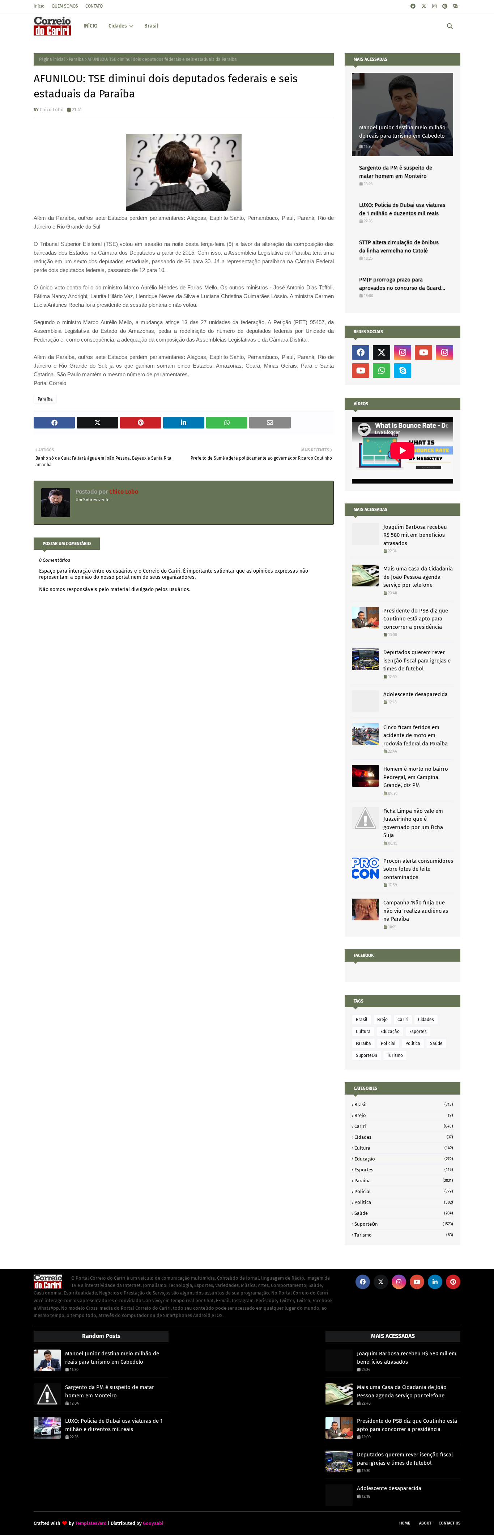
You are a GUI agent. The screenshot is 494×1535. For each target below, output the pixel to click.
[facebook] (413, 6)
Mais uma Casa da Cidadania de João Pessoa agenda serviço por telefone (418, 576)
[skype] (455, 6)
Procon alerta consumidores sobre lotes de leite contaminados (418, 869)
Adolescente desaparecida (415, 694)
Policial (388, 1043)
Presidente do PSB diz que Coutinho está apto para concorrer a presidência (415, 618)
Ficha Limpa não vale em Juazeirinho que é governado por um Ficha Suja (413, 823)
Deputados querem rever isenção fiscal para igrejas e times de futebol (417, 660)
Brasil (361, 1019)
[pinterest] (444, 6)
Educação (390, 1031)
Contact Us (449, 1523)
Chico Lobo (52, 109)
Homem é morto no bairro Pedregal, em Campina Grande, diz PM (415, 777)
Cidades (426, 1019)
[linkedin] (435, 1282)
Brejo (382, 1019)
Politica (412, 1043)
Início (39, 6)
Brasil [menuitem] (151, 26)
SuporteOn (366, 1055)
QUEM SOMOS (65, 6)
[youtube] (423, 352)
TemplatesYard (91, 1523)
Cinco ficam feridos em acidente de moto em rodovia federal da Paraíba (415, 735)
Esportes (418, 1031)
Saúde (436, 1043)
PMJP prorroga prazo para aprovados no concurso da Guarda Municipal (401, 284)
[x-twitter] (423, 6)
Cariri (402, 1019)
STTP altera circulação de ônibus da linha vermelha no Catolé (399, 246)
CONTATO (94, 6)
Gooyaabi (153, 1523)
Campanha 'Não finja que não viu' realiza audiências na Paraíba (415, 910)
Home (404, 1523)
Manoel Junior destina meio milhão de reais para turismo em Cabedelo (402, 131)
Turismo (395, 1055)
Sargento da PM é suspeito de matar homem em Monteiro (395, 171)
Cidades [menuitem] (117, 26)
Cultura (363, 1031)
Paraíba (76, 59)
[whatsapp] (381, 370)
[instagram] (434, 6)
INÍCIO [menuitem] (91, 26)
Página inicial (52, 59)
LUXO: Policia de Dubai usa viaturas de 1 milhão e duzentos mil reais (402, 209)
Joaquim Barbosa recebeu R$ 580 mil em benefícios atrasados (415, 535)
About (425, 1523)
